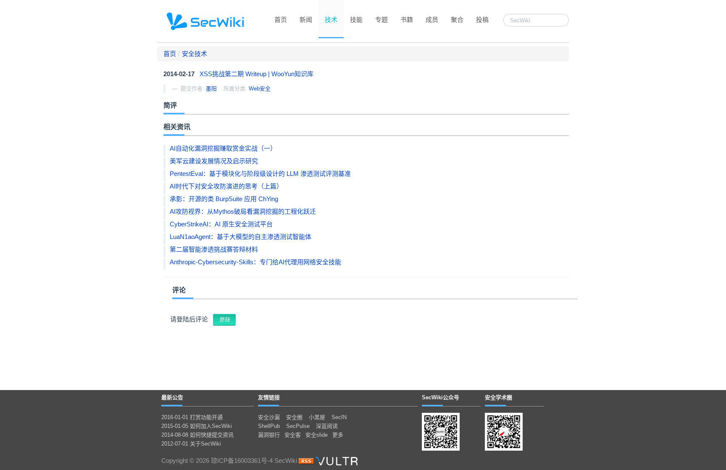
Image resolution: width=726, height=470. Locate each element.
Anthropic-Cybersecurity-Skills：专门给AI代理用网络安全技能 (255, 262)
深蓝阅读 (327, 426)
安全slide (316, 435)
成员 (432, 19)
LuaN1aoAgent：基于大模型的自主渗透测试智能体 (240, 236)
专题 (381, 19)
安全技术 (194, 53)
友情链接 (269, 397)
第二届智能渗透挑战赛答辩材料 (214, 249)
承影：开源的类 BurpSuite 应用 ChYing (224, 198)
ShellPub (269, 426)
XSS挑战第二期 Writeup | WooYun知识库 (256, 73)
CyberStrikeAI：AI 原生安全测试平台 (221, 224)
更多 (337, 435)
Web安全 (260, 88)
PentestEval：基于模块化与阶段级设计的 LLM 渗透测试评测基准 (260, 173)
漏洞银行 (269, 435)
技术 (331, 19)
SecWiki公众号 (440, 397)
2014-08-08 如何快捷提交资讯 (197, 435)
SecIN (339, 417)
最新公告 (172, 397)
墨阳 (211, 88)
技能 (356, 19)
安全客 (292, 435)
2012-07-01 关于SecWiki (191, 444)
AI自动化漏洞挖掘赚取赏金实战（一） (223, 148)
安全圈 (294, 417)
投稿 (482, 19)
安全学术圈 (498, 397)
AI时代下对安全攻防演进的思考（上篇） (226, 186)
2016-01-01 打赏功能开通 (192, 417)
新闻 (306, 19)
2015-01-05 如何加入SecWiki (196, 426)
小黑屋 (317, 417)
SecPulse (298, 426)
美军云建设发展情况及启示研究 (214, 161)
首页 (280, 19)
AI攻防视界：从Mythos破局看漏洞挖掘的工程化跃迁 (243, 211)
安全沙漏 (269, 417)
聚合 (457, 19)
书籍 (406, 19)
